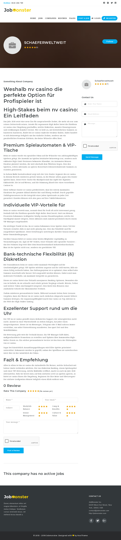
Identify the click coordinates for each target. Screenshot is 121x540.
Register (111, 18)
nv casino (14, 280)
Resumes (62, 18)
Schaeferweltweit (104, 81)
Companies (50, 18)
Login (97, 18)
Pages (72, 18)
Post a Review (13, 450)
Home (33, 18)
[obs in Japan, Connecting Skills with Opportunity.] (17, 10)
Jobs (40, 18)
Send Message (92, 157)
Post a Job (83, 18)
